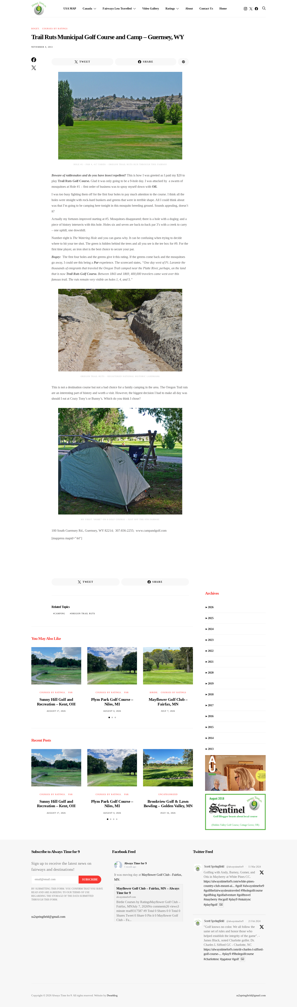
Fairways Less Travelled (117, 8)
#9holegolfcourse (252, 890)
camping (59, 613)
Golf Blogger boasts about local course (235, 816)
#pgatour (225, 959)
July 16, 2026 (168, 813)
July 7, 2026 (168, 711)
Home (223, 8)
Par (70, 692)
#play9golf (210, 904)
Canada (87, 8)
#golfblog (210, 895)
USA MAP (69, 8)
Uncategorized (168, 794)
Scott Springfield (214, 866)
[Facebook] (256, 8)
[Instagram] (245, 8)
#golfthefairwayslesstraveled (222, 890)
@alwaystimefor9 (234, 866)
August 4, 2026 (112, 711)
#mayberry (210, 899)
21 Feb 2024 (254, 921)
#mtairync (244, 899)
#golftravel (244, 895)
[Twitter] (251, 8)
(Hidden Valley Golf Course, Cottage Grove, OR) (235, 825)
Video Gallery (150, 8)
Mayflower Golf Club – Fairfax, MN (168, 701)
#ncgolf (223, 899)
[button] (109, 717)
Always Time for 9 (135, 863)
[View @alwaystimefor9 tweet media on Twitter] (221, 904)
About (189, 8)
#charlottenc (211, 959)
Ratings (170, 8)
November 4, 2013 (42, 47)
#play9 (233, 899)
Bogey (35, 28)
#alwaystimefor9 (253, 886)
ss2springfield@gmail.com (48, 916)
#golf (238, 886)
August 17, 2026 (56, 711)
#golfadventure (226, 895)
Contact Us (206, 8)
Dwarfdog (112, 995)
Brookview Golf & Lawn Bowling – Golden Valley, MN (168, 803)
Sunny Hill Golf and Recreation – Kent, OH (56, 701)
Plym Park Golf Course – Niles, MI (112, 701)
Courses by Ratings (55, 28)
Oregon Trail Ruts (83, 613)
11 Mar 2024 (254, 866)
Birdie (154, 692)
